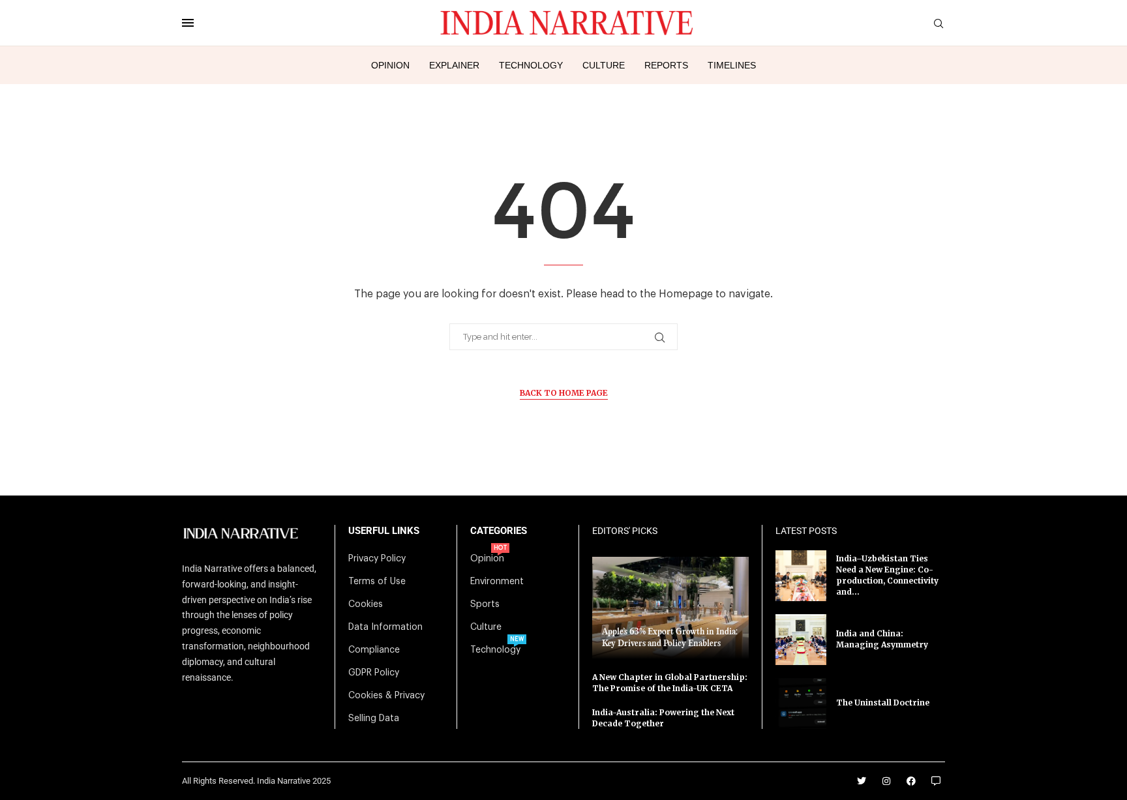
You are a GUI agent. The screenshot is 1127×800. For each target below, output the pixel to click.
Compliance (374, 650)
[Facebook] (911, 781)
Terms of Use (377, 581)
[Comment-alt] (936, 781)
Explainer (454, 65)
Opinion (390, 65)
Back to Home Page (564, 393)
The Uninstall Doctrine (882, 702)
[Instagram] (886, 781)
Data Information (385, 627)
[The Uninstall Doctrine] (800, 703)
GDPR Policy (373, 672)
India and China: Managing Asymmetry (882, 639)
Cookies (365, 604)
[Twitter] (861, 781)
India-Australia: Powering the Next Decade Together (663, 717)
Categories (498, 531)
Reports (666, 65)
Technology (531, 65)
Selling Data (373, 718)
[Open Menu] (188, 23)
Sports (485, 604)
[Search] (938, 24)
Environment (497, 581)
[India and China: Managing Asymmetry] (800, 639)
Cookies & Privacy (386, 695)
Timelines (732, 65)
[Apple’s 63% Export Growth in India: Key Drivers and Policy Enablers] (670, 608)
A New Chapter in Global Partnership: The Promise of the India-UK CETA (669, 682)
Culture (603, 65)
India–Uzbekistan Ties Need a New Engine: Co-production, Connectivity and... (887, 575)
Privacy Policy (377, 558)
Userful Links (383, 531)
